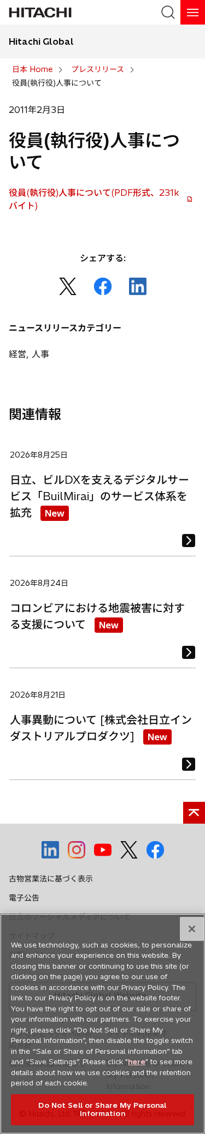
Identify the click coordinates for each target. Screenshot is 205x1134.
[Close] (192, 929)
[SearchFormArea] (168, 12)
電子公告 (24, 898)
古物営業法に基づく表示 (51, 879)
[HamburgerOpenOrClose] (192, 12)
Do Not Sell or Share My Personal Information (102, 1109)
